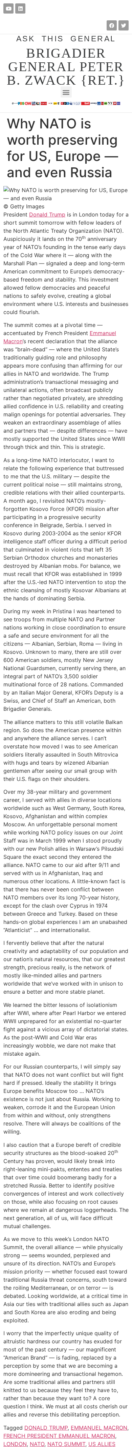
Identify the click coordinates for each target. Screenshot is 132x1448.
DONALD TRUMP (46, 1427)
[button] (66, 92)
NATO (37, 1444)
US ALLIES (101, 1444)
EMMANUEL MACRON (99, 1427)
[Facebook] (112, 25)
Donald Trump (47, 214)
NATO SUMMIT (66, 1444)
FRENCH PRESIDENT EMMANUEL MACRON (59, 1435)
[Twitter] (123, 25)
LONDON (15, 1444)
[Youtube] (8, 8)
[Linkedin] (20, 8)
